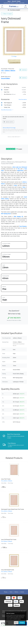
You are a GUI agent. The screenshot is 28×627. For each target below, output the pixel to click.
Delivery (16, 592)
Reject (16, 622)
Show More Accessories (6, 110)
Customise (24, 70)
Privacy (5, 592)
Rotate (4, 73)
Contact (22, 592)
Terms (10, 592)
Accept (22, 622)
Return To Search (7, 14)
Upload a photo (9, 122)
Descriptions (23, 99)
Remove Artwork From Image (9, 127)
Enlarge (14, 56)
